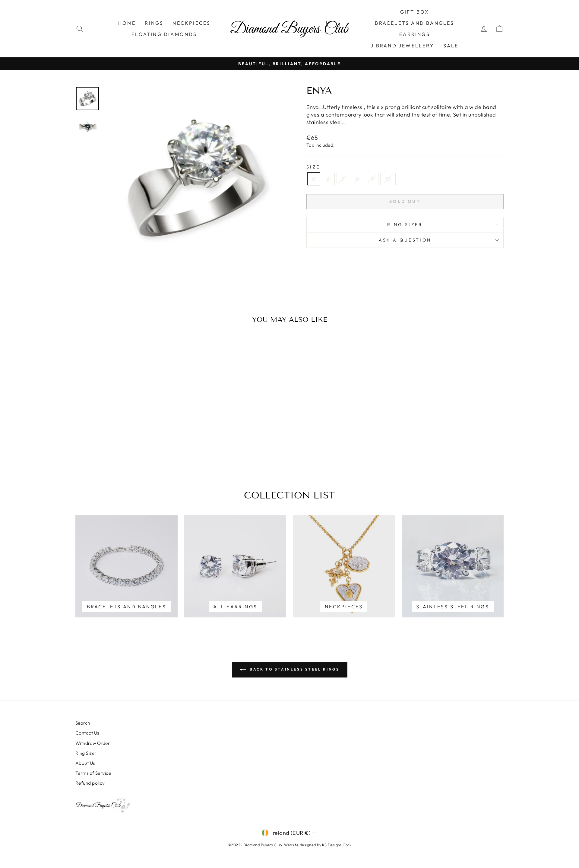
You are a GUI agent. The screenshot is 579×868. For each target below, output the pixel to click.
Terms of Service (93, 773)
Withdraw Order (92, 743)
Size (313, 167)
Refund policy (90, 783)
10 (388, 178)
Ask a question (405, 240)
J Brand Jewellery (402, 46)
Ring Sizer (404, 224)
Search (82, 723)
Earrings (414, 34)
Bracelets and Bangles (414, 23)
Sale (451, 46)
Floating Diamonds (164, 34)
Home (127, 23)
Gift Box (414, 12)
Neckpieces (191, 23)
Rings (154, 23)
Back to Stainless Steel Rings (294, 669)
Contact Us (87, 733)
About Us (85, 763)
